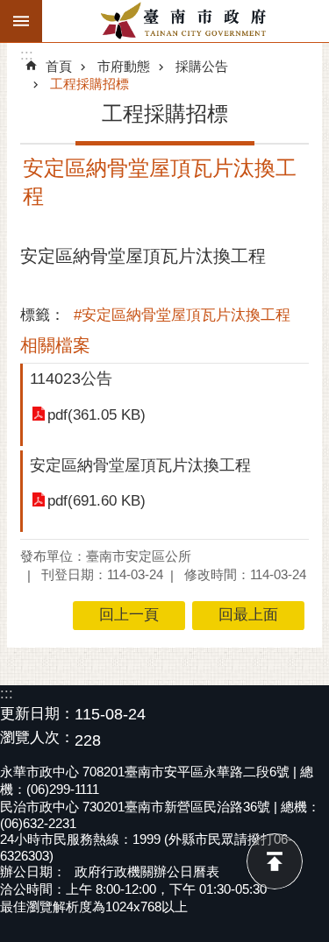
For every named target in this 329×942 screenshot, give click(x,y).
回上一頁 (129, 614)
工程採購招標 (89, 83)
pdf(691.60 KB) (96, 500)
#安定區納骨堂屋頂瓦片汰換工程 (182, 315)
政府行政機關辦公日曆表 (147, 871)
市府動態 (123, 66)
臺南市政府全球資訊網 (185, 21)
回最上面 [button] (248, 614)
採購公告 (201, 66)
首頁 (59, 66)
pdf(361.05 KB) (96, 415)
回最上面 (275, 861)
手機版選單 (21, 21)
